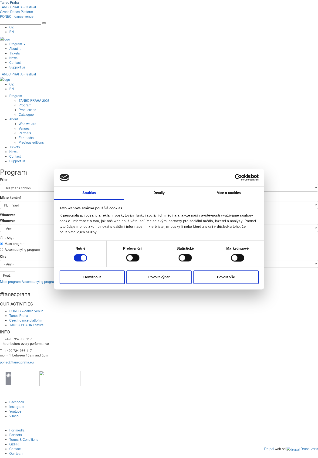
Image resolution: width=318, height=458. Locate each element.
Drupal (269, 448)
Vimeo (14, 416)
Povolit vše (226, 277)
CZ (11, 27)
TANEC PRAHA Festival (26, 324)
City (3, 256)
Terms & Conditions (24, 439)
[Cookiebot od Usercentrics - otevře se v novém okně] (238, 177)
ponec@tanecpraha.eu (17, 362)
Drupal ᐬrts (309, 448)
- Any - (9, 237)
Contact (15, 62)
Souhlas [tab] (89, 193)
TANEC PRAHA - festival (18, 7)
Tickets (14, 53)
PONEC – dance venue (26, 311)
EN (11, 31)
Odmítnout (92, 277)
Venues (24, 128)
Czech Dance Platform (16, 11)
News (13, 57)
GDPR (14, 444)
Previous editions (31, 142)
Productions (27, 109)
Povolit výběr (159, 277)
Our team (16, 453)
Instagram (16, 406)
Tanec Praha (9, 2)
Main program (15, 243)
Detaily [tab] (159, 193)
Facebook (16, 402)
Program (16, 43)
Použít (7, 275)
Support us (17, 67)
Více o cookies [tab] (229, 193)
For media (26, 137)
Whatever (7, 214)
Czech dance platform (25, 320)
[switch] (132, 257)
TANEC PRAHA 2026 (34, 100)
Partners (25, 133)
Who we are (27, 123)
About (14, 48)
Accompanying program (22, 249)
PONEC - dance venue (17, 16)
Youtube (15, 411)
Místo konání (10, 197)
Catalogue (26, 114)
